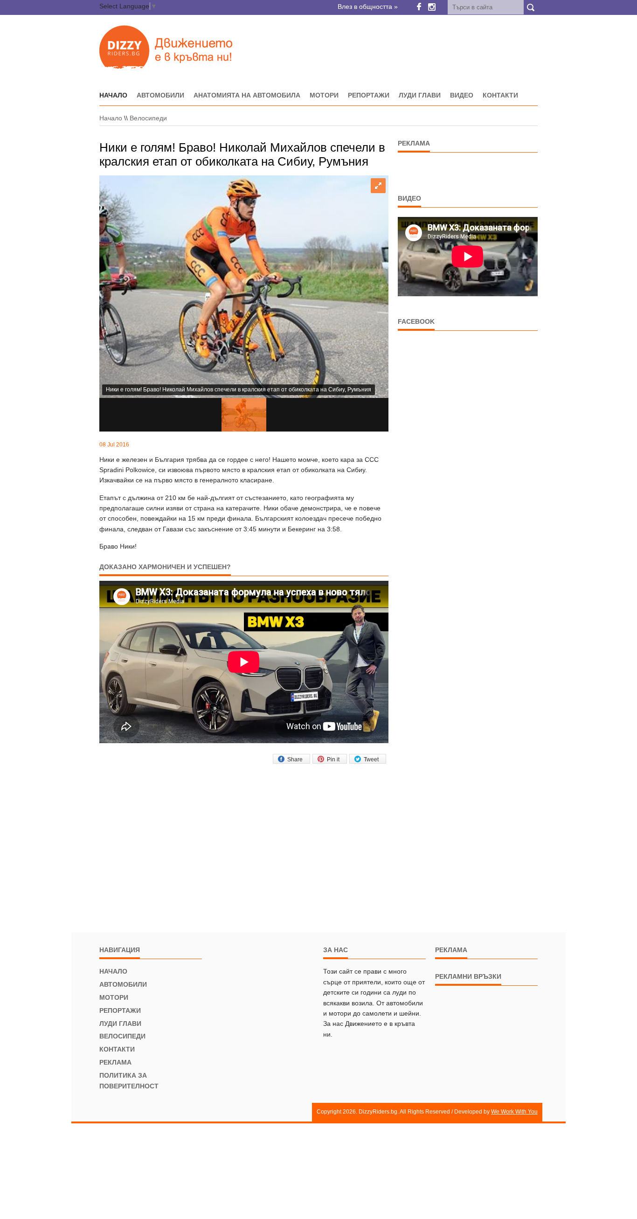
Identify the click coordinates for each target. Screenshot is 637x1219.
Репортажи (368, 95)
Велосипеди (148, 118)
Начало (110, 118)
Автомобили (160, 95)
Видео (461, 95)
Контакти (500, 95)
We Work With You (514, 1111)
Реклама (115, 1062)
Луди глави (420, 95)
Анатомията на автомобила (247, 95)
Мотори (324, 95)
